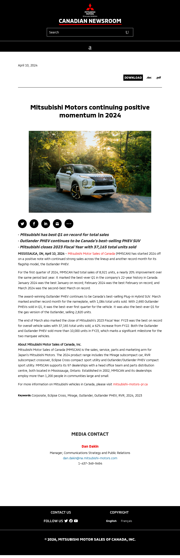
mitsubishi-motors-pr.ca (130, 384)
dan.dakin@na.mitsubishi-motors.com (90, 458)
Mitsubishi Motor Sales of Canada (91, 253)
